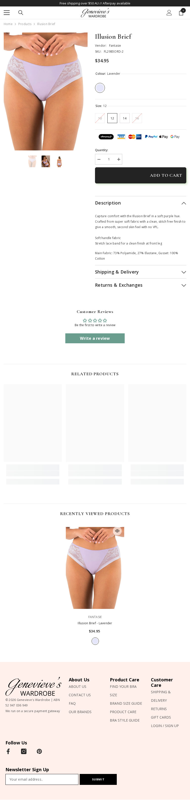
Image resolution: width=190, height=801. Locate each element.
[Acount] (169, 12)
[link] (32, 473)
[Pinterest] (39, 751)
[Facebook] (8, 751)
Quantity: (101, 150)
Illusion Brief (95, 623)
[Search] (21, 13)
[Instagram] (24, 751)
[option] (46, 91)
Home (8, 24)
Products (24, 24)
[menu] (7, 13)
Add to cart (166, 175)
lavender (95, 641)
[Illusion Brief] (95, 568)
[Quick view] (117, 530)
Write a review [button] (95, 338)
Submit (98, 779)
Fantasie (115, 45)
